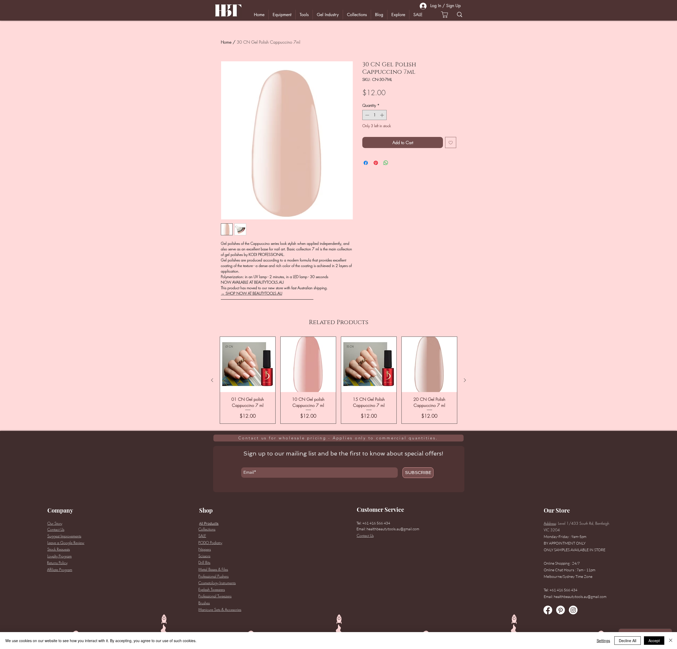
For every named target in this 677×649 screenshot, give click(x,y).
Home (226, 42)
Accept (654, 640)
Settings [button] (603, 640)
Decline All (627, 640)
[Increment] (382, 115)
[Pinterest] (560, 610)
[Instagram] (573, 610)
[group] (338, 380)
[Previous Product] (212, 380)
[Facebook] (547, 610)
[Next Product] (465, 380)
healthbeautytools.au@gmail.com (393, 529)
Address (550, 523)
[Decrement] (366, 115)
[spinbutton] (374, 115)
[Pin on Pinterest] (376, 163)
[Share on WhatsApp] (386, 163)
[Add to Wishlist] (450, 142)
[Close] (670, 640)
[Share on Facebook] (366, 163)
